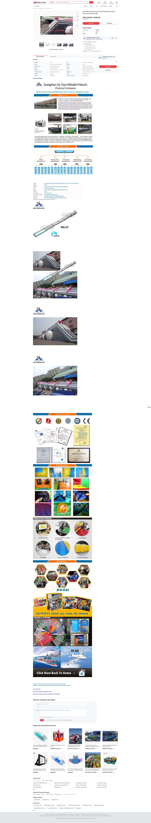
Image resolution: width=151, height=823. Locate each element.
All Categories (37, 6)
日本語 (88, 815)
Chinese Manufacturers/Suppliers (61, 814)
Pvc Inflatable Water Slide (52, 808)
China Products (52, 814)
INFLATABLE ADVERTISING (102, 787)
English (48, 815)
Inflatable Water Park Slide (99, 805)
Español (51, 815)
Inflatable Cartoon (55, 799)
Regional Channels (89, 814)
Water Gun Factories (37, 805)
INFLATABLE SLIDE (36, 785)
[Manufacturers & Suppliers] (39, 2)
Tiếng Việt (102, 815)
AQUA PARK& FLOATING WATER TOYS (40, 782)
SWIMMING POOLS (57, 787)
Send (42, 720)
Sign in (117, 3)
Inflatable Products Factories (49, 805)
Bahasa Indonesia (108, 815)
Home (34, 8)
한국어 (85, 815)
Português (56, 815)
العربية (82, 815)
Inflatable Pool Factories (61, 805)
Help (97, 6)
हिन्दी (91, 815)
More (34, 810)
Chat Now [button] (110, 23)
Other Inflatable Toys (48, 8)
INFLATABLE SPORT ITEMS (102, 785)
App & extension (104, 6)
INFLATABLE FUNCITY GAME (81, 785)
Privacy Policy (93, 818)
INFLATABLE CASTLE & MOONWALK (61, 785)
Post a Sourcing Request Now (66, 720)
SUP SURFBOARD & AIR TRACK (81, 782)
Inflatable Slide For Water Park (39, 808)
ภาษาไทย (94, 815)
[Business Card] (116, 61)
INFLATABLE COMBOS (37, 787)
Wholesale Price (77, 814)
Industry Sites (83, 814)
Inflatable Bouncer (45, 799)
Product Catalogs (49, 780)
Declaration (88, 818)
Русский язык (65, 815)
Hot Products (46, 814)
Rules (117, 6)
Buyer (91, 6)
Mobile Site (101, 814)
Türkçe (99, 815)
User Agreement (82, 818)
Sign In (84, 51)
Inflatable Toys (41, 8)
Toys (37, 8)
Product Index (96, 814)
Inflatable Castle (37, 799)
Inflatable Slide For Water (87, 805)
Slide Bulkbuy (78, 808)
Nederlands (78, 815)
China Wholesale (70, 814)
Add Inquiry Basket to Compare (56, 49)
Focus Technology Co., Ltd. (67, 818)
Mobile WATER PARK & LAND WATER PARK (62, 782)
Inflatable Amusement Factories (74, 805)
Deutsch (73, 815)
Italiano (69, 815)
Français (60, 815)
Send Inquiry (91, 23)
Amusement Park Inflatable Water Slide (66, 808)
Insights (105, 814)
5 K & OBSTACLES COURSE (102, 782)
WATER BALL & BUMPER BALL (81, 787)
